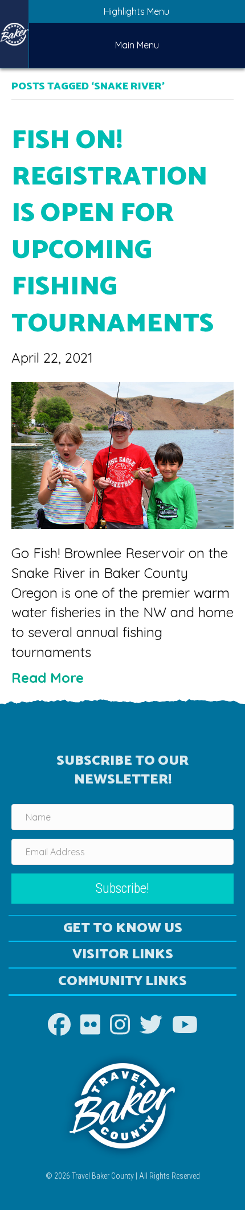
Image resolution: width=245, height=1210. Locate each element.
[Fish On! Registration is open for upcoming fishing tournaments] (122, 453)
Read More (47, 677)
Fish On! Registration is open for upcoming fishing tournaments (112, 232)
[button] (122, 888)
